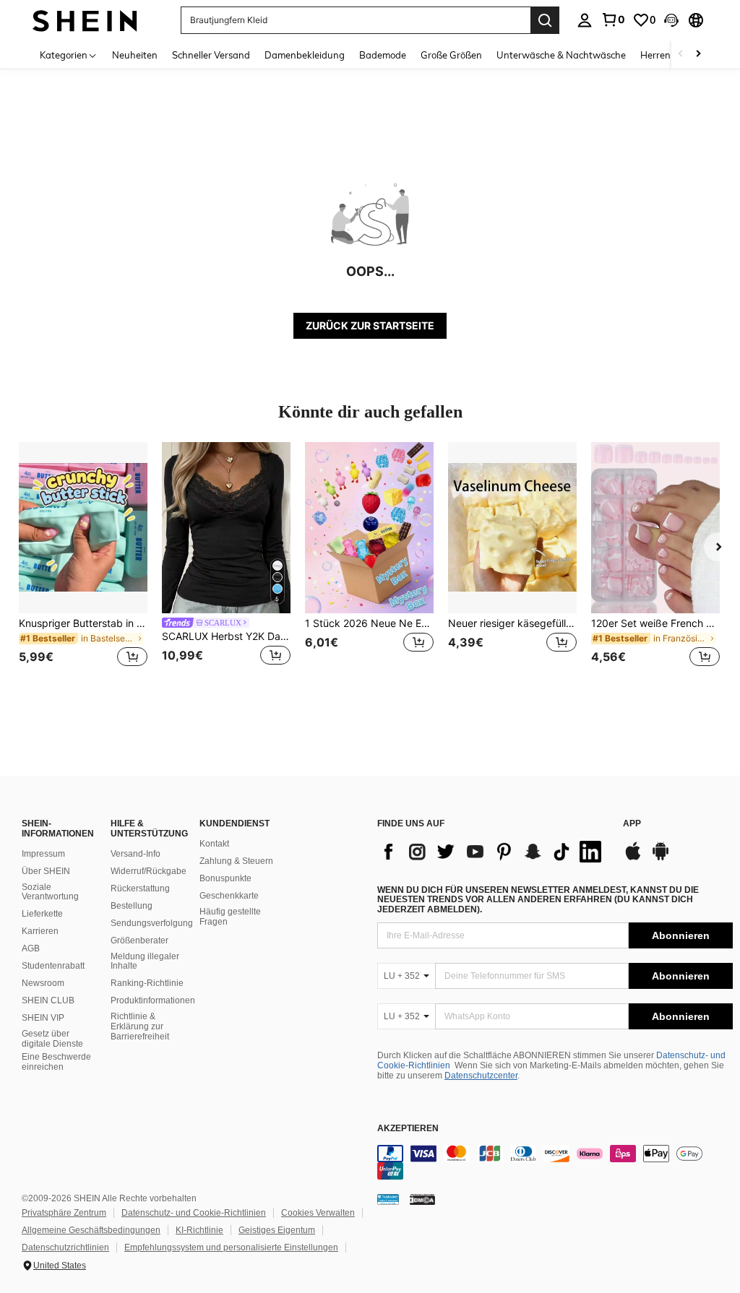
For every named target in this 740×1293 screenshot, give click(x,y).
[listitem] (83, 563)
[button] (671, 20)
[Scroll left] (681, 54)
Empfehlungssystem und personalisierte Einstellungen (231, 1247)
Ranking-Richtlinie (147, 983)
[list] (492, 851)
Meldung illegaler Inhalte (145, 961)
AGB (31, 948)
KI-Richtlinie (199, 1230)
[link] (613, 19)
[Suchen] (544, 20)
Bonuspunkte (225, 878)
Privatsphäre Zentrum (64, 1213)
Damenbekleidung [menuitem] (304, 55)
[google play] (660, 858)
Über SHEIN (46, 871)
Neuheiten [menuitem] (135, 55)
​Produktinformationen (153, 1000)
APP (632, 824)
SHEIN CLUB (48, 1000)
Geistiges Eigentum (276, 1230)
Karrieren (40, 931)
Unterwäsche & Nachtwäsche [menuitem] (561, 55)
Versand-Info (135, 854)
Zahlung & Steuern (236, 861)
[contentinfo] (555, 1162)
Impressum (43, 854)
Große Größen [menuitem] (451, 55)
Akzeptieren (408, 1128)
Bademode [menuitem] (382, 55)
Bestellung (131, 906)
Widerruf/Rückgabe (148, 871)
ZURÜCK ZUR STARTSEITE (370, 325)
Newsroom (43, 983)
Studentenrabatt (53, 966)
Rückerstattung (140, 888)
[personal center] (584, 20)
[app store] (633, 858)
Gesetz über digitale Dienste (52, 1039)
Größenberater (139, 940)
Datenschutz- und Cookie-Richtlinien (193, 1213)
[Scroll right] (698, 54)
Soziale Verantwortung (50, 892)
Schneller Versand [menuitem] (211, 55)
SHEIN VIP (43, 1018)
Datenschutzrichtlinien (65, 1247)
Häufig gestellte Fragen (230, 917)
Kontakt (214, 844)
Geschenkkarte (229, 896)
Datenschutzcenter (480, 1076)
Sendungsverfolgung (152, 923)
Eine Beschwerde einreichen (56, 1062)
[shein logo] (85, 19)
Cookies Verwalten (318, 1213)
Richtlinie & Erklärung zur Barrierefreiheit (140, 1026)
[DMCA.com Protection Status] (422, 1199)
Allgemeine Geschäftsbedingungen (91, 1230)
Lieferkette (42, 914)
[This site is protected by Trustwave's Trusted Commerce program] (388, 1199)
